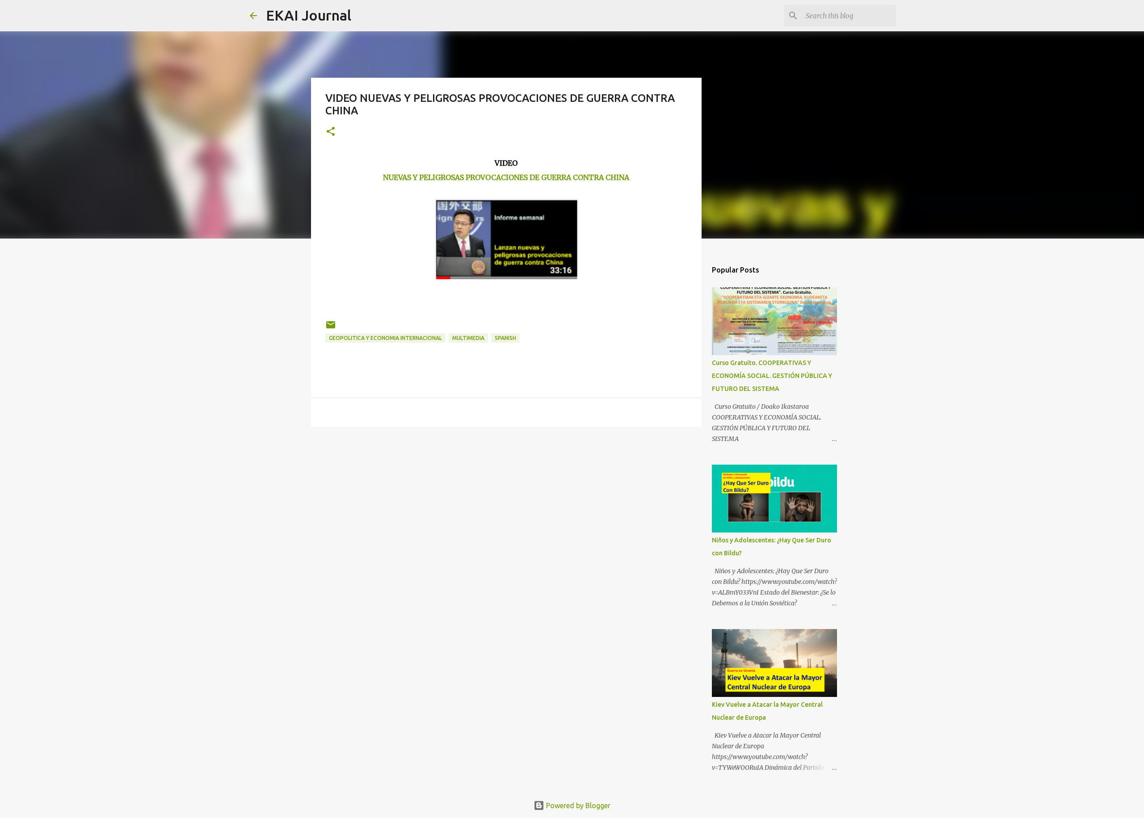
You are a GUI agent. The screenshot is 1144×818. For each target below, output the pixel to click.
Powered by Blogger (577, 805)
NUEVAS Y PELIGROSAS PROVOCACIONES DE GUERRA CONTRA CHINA (506, 177)
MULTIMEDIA (468, 338)
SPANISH (505, 338)
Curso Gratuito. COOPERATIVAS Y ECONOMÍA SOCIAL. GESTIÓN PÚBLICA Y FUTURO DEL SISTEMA (772, 375)
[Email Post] (330, 328)
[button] (330, 132)
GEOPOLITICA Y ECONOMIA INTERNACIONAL (385, 338)
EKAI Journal (308, 15)
